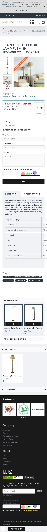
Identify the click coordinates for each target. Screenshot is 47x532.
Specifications (32, 194)
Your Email (7, 144)
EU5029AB (8, 280)
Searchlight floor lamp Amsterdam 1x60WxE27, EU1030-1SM (33, 328)
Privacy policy (21, 10)
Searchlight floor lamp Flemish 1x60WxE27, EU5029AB (12, 376)
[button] (24, 86)
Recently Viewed (10, 350)
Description (11, 194)
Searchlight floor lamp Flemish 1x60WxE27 (22, 277)
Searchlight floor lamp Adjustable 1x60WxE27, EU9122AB (13, 328)
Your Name (7, 135)
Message (7, 152)
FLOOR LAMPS (35, 280)
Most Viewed (8, 390)
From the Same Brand (15, 339)
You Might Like (11, 300)
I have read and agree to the (21, 510)
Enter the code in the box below (17, 169)
